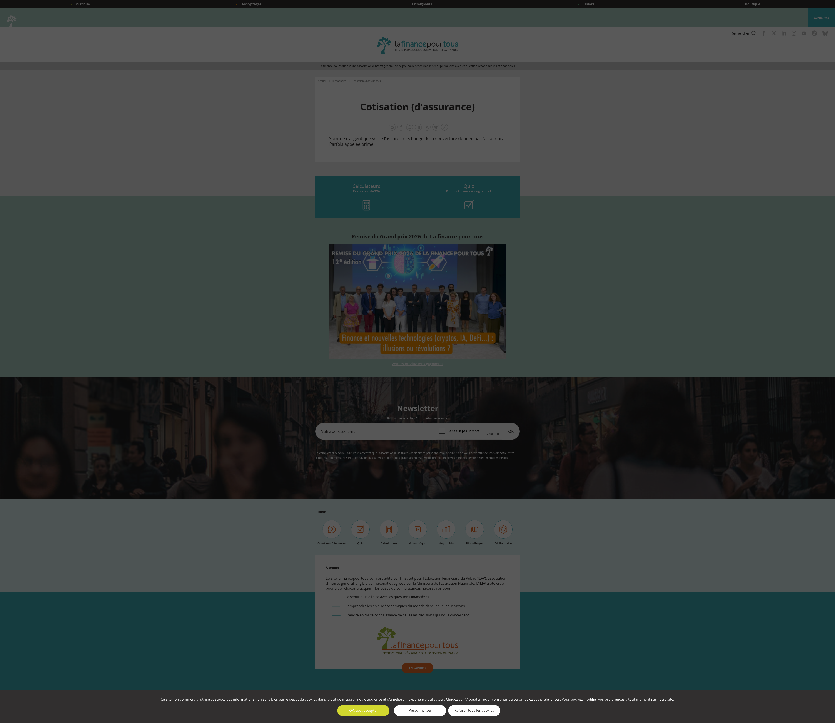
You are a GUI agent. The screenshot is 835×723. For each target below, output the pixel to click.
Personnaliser (420, 710)
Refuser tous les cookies (474, 710)
